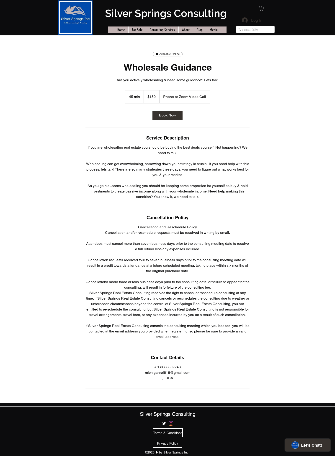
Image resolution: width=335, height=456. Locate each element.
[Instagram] (171, 423)
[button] (261, 8)
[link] (167, 115)
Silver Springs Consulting (166, 13)
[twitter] (164, 423)
